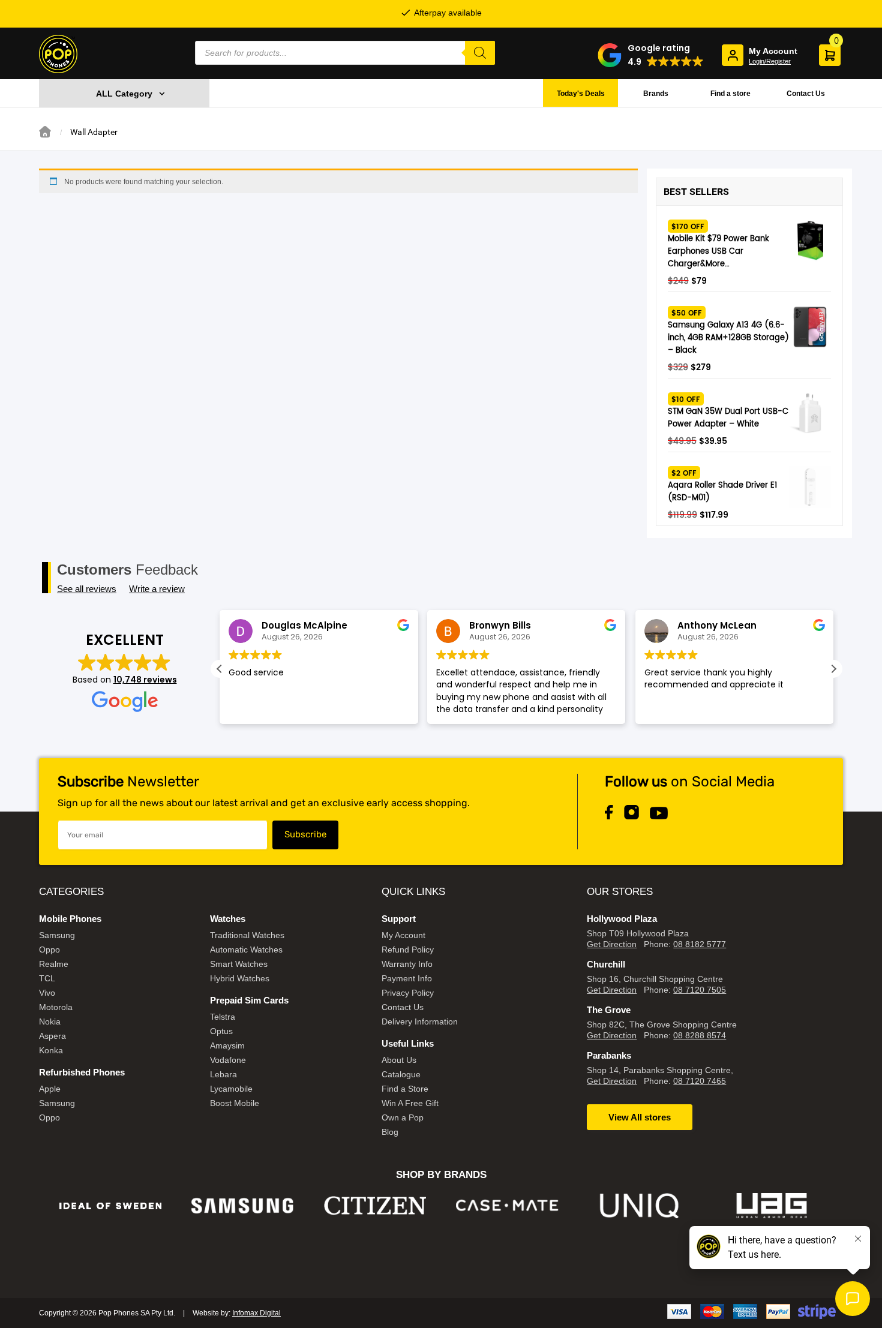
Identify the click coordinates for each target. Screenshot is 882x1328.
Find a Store (405, 1088)
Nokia (50, 1021)
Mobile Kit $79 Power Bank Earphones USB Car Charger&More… (718, 252)
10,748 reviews (145, 680)
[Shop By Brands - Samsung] (242, 1206)
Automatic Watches (246, 949)
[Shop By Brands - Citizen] (375, 1206)
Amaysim (227, 1045)
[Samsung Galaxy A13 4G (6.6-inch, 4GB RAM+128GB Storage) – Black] (810, 327)
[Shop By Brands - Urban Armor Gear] (772, 1206)
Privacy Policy (408, 992)
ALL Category (124, 93)
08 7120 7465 (699, 1081)
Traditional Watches (247, 935)
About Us (399, 1060)
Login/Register (770, 61)
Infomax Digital (256, 1313)
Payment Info (407, 978)
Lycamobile (231, 1088)
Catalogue (401, 1074)
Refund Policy (408, 949)
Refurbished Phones (82, 1072)
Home (45, 132)
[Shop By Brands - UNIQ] (640, 1206)
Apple (50, 1088)
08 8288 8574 (699, 1035)
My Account (403, 935)
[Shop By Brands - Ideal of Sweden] (110, 1206)
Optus (221, 1031)
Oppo (49, 949)
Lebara (223, 1074)
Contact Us (806, 93)
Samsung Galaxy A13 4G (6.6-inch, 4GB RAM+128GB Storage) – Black (728, 338)
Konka (51, 1050)
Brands (655, 93)
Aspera (52, 1036)
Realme (53, 964)
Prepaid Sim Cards (249, 1000)
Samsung (57, 935)
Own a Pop (403, 1117)
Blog (390, 1132)
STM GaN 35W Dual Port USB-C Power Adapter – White (728, 418)
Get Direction (612, 944)
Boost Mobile (234, 1103)
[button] (651, 55)
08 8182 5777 (699, 944)
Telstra (222, 1016)
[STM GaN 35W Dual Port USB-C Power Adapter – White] (810, 413)
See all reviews (86, 589)
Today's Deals (581, 93)
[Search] (480, 53)
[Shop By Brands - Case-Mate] (507, 1206)
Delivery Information (420, 1021)
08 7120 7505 (699, 990)
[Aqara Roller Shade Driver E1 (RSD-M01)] (810, 487)
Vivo (47, 992)
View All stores (639, 1117)
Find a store (730, 93)
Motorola (56, 1007)
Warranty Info (407, 964)
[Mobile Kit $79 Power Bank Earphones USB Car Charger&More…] (810, 241)
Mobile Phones (70, 919)
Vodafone (228, 1060)
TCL (47, 978)
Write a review (157, 589)
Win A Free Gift (410, 1103)
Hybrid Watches (239, 978)
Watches (227, 919)
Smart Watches (239, 964)
